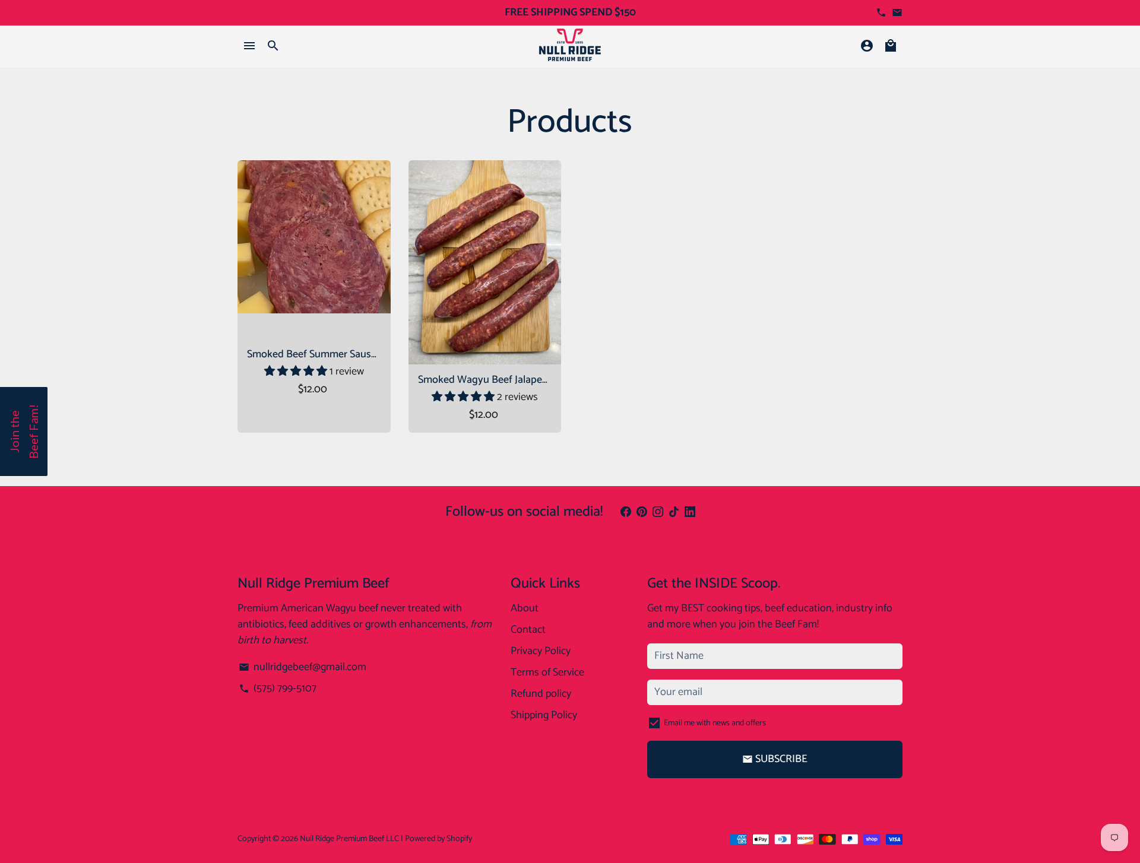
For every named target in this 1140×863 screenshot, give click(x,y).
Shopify (459, 839)
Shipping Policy (544, 715)
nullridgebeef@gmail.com (302, 667)
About (525, 609)
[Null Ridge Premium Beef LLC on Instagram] (658, 512)
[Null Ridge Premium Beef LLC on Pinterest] (641, 512)
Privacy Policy (541, 651)
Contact (528, 630)
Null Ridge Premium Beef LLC (349, 839)
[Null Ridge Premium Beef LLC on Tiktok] (674, 512)
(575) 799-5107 (277, 689)
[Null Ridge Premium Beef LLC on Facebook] (625, 512)
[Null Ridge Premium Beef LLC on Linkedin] (690, 512)
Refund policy (541, 694)
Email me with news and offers (715, 723)
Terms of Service (547, 673)
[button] (297, 371)
